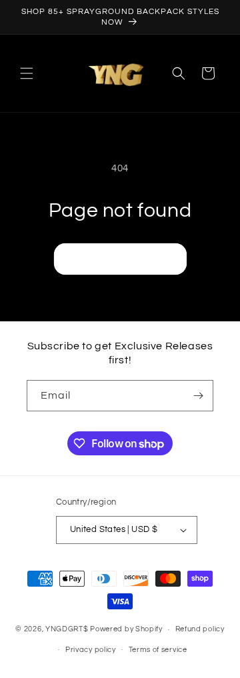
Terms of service (158, 649)
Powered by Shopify (126, 629)
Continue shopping (120, 258)
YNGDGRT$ (67, 629)
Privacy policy (90, 649)
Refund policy (200, 629)
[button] (26, 73)
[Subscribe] (198, 395)
